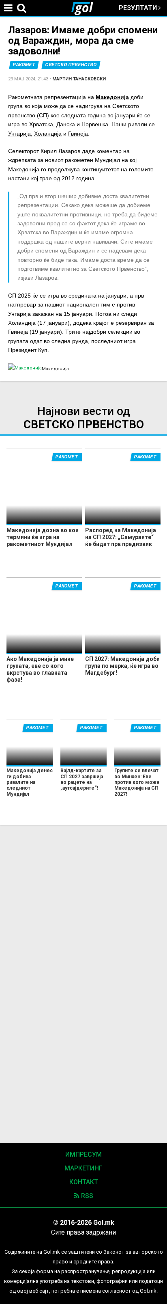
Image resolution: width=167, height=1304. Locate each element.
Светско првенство (71, 64)
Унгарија (19, 133)
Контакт (83, 1182)
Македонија (112, 97)
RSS (86, 1196)
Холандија (48, 133)
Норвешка (94, 124)
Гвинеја (78, 133)
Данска (65, 124)
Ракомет (24, 64)
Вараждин (64, 232)
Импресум (83, 1154)
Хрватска (41, 124)
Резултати (138, 8)
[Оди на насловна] (85, 8)
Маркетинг (83, 1168)
